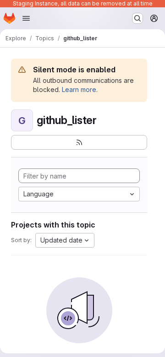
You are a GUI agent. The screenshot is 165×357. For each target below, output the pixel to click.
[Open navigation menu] (26, 18)
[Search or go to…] (137, 18)
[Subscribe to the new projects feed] (79, 142)
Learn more (79, 89)
